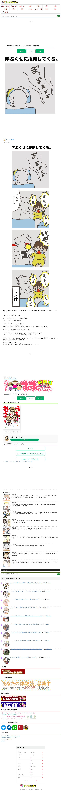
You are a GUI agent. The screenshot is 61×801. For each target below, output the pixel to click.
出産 (19, 760)
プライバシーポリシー (6, 739)
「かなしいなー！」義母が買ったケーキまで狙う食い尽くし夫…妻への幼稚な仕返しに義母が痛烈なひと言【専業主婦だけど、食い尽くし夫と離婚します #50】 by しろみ (34, 496)
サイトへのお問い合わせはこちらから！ (10, 735)
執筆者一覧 (13, 6)
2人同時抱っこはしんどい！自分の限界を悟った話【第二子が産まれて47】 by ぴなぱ (31, 529)
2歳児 (5, 9)
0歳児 (46, 6)
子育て (38, 6)
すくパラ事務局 (10, 139)
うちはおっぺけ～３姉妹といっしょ (12, 431)
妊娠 (30, 6)
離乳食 (19, 769)
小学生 (30, 9)
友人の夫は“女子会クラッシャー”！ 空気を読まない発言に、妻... (25, 657)
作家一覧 (30, 51)
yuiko (47, 632)
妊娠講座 (20, 755)
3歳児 (13, 9)
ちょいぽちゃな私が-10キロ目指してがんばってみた (30, 453)
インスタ (30, 448)
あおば (47, 624)
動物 (55, 9)
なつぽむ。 (30, 461)
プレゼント (5, 12)
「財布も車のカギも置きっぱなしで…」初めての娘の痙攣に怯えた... (26, 624)
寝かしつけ (21, 461)
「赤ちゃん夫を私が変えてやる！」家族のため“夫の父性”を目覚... (25, 640)
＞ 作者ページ (24, 439)
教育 (19, 772)
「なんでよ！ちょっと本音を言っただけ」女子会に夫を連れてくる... (26, 649)
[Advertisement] (30, 31)
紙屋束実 (47, 640)
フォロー (6, 394)
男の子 (26, 461)
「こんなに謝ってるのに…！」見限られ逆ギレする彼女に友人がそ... (26, 616)
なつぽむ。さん (11, 377)
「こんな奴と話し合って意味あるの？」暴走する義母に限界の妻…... (26, 632)
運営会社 (3, 741)
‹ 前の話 (21, 51)
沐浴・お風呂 (33, 766)
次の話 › (39, 51)
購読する (4, 570)
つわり (32, 757)
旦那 (47, 9)
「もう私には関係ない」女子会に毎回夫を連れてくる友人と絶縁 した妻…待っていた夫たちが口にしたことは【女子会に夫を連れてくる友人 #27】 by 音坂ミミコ (34, 513)
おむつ (19, 766)
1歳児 (54, 6)
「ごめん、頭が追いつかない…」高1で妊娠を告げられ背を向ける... (26, 591)
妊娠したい (22, 6)
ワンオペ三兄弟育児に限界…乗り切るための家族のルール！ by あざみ (28, 545)
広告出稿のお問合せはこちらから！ (9, 737)
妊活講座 (32, 752)
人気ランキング (5, 6)
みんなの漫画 (11, 461)
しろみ (47, 599)
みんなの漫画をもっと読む (10, 379)
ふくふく (48, 591)
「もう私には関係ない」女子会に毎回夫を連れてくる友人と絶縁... (25, 582)
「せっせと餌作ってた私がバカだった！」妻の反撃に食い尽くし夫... (26, 599)
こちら (41, 489)
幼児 (22, 9)
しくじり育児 (38, 9)
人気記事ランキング (22, 752)
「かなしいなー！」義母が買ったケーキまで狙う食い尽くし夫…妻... (26, 607)
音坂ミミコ (48, 582)
